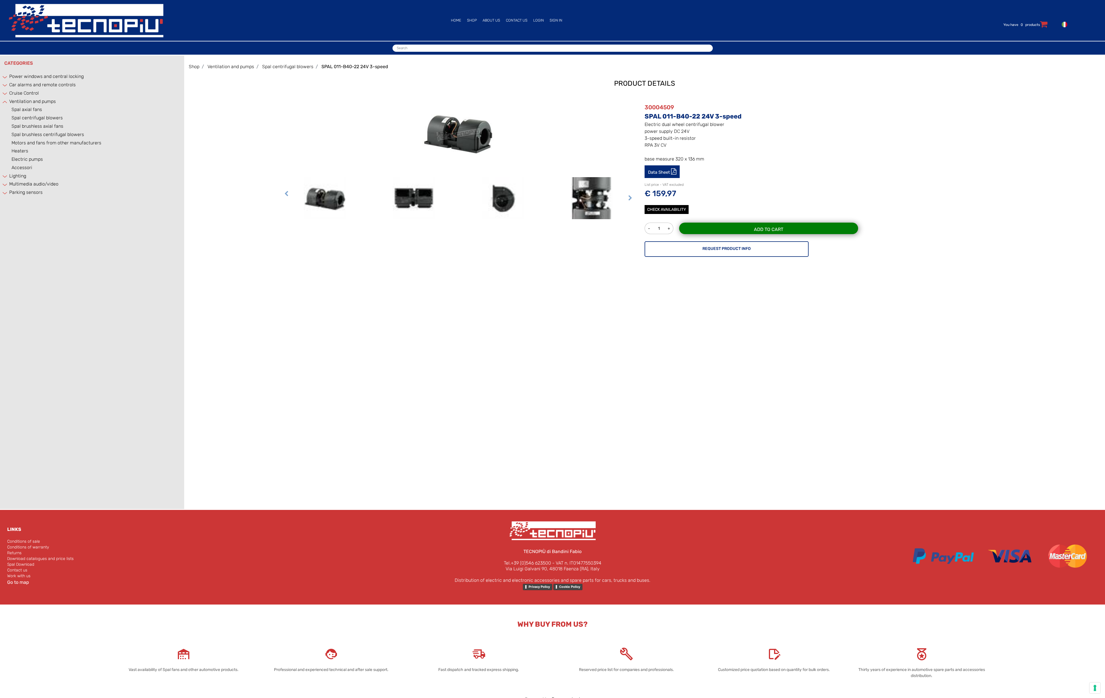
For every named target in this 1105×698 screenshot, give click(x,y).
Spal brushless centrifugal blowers (48, 134)
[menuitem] (1063, 24)
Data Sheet (659, 172)
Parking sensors (26, 192)
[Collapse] (5, 101)
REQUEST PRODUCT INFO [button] (726, 248)
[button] (458, 132)
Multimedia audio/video (33, 184)
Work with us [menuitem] (19, 575)
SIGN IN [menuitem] (556, 20)
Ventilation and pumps (32, 101)
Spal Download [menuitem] (20, 564)
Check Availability (666, 209)
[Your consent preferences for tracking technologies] (1094, 687)
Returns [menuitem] (14, 552)
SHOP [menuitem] (472, 20)
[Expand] (5, 76)
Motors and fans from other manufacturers (56, 143)
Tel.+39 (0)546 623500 (527, 563)
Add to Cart (768, 229)
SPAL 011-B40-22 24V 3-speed (354, 66)
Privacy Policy (539, 587)
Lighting (17, 176)
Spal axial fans (27, 109)
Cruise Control (24, 93)
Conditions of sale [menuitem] (23, 541)
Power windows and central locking (46, 76)
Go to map (18, 582)
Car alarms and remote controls (42, 84)
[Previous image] (286, 205)
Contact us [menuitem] (17, 570)
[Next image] (630, 205)
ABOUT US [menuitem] (491, 20)
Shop (194, 66)
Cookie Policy (569, 587)
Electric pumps (27, 159)
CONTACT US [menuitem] (516, 20)
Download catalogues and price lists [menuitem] (40, 558)
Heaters (20, 151)
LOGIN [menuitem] (538, 20)
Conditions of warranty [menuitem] (28, 547)
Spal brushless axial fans (37, 126)
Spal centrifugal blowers (37, 118)
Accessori (22, 167)
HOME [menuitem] (456, 20)
